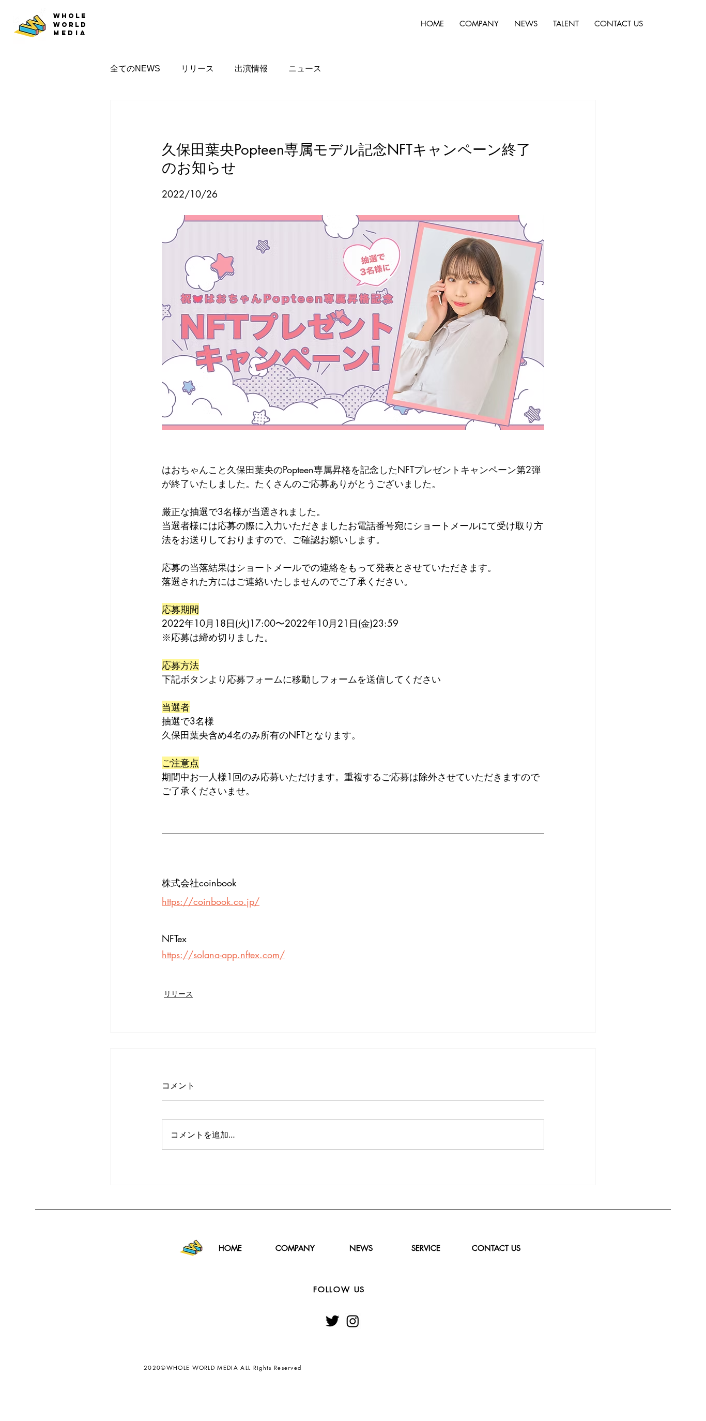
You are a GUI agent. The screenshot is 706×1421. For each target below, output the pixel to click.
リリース (197, 68)
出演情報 (251, 68)
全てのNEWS (135, 68)
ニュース (304, 68)
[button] (566, 23)
